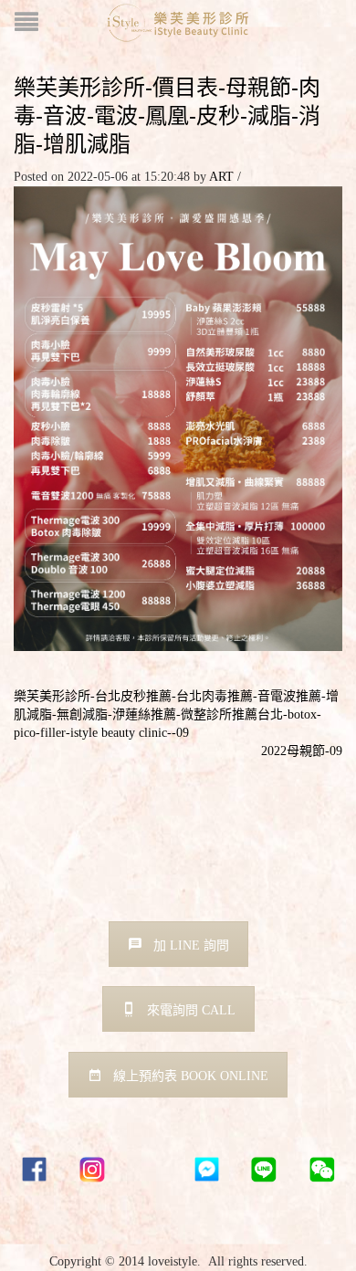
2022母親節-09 (301, 751)
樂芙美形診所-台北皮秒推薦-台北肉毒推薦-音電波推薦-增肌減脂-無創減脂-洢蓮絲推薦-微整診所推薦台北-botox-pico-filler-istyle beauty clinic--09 (176, 714)
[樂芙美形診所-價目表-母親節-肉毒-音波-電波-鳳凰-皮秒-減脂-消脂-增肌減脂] (178, 417)
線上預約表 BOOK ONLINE (190, 1076)
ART (221, 177)
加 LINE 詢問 (191, 945)
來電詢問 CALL (191, 1010)
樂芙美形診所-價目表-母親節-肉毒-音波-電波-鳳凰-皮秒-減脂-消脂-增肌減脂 (167, 115)
